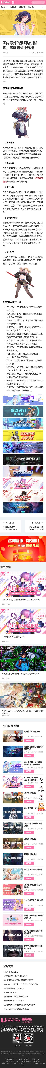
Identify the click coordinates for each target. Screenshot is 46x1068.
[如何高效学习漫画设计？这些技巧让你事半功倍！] (23, 658)
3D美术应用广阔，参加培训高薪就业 (16, 1009)
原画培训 (22, 7)
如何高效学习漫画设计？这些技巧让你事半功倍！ (21, 674)
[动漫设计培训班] (13, 797)
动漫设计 (4, 7)
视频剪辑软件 (10, 1059)
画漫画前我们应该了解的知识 (13, 637)
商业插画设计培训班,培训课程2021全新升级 (19, 980)
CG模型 (14, 1063)
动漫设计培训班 (30, 793)
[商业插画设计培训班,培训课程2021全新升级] (13, 767)
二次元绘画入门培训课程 (33, 900)
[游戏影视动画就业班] (13, 736)
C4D (17, 1061)
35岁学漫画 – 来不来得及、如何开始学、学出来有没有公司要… (23, 712)
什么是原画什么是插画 (33, 870)
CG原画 (28, 1063)
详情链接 (3, 11)
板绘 (39, 1059)
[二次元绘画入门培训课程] (13, 905)
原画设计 (27, 1059)
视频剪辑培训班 (26, 1061)
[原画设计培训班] (13, 859)
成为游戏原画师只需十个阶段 (14, 1001)
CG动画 (21, 1063)
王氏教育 (19, 1059)
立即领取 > (29, 740)
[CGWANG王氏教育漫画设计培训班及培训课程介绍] (23, 584)
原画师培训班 (10, 1061)
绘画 (33, 1059)
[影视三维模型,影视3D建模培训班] (13, 951)
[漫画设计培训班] (13, 843)
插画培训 (13, 7)
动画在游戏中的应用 (11, 992)
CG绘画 (42, 1063)
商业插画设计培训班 (32, 808)
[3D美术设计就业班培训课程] (13, 828)
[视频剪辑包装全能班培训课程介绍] (13, 751)
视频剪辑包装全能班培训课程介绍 (15, 976)
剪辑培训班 (36, 1061)
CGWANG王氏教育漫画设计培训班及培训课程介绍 (21, 600)
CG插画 (35, 1063)
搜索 (42, 3)
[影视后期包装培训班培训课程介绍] (13, 920)
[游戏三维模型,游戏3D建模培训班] (13, 935)
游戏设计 (31, 7)
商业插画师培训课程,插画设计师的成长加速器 (19, 1005)
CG (23, 1065)
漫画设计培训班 (30, 839)
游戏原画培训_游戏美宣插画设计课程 (16, 996)
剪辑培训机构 (5, 1063)
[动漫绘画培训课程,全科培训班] (13, 889)
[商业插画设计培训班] (13, 813)
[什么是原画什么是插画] (13, 874)
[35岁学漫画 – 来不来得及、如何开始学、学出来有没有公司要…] (23, 695)
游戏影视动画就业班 (32, 732)
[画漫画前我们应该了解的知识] (23, 621)
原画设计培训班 (30, 854)
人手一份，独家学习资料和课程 (33, 737)
